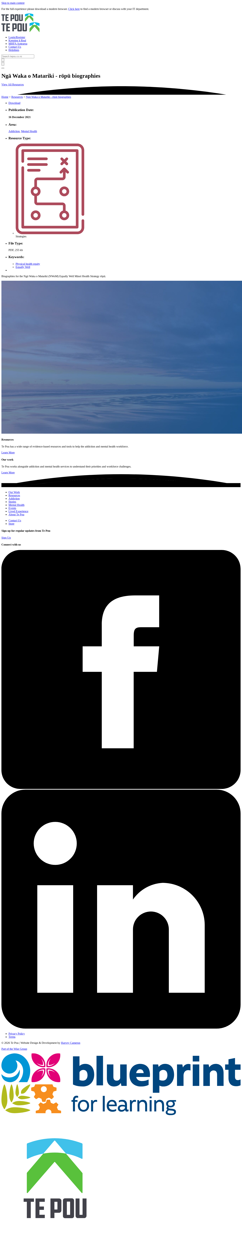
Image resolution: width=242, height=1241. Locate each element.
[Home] (121, 23)
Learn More (8, 452)
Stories (12, 501)
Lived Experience (18, 511)
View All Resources (12, 84)
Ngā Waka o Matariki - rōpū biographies (48, 96)
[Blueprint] (121, 1114)
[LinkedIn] (121, 1027)
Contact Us (15, 520)
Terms (12, 1036)
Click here (74, 8)
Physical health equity (28, 263)
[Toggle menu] (2, 68)
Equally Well (23, 267)
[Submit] (2, 60)
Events (12, 508)
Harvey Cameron (70, 1042)
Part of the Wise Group (14, 1048)
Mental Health (29, 131)
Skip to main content (12, 2)
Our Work (14, 492)
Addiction (14, 131)
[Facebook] (121, 787)
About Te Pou (16, 514)
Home (4, 96)
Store (11, 523)
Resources (17, 96)
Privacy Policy (17, 1033)
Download (14, 102)
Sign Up (6, 537)
